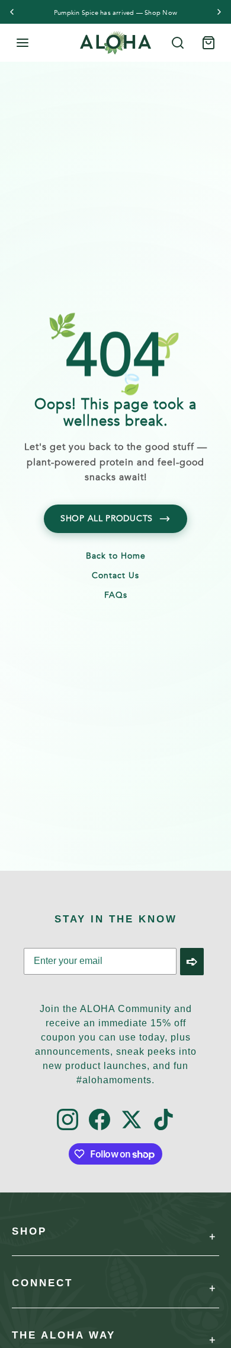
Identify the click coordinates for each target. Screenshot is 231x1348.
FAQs (115, 596)
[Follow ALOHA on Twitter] (131, 1120)
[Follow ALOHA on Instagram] (67, 1120)
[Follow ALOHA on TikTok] (163, 1120)
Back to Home (116, 557)
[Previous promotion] (11, 11)
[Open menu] (22, 43)
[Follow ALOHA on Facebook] (99, 1120)
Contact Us (115, 576)
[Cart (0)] (208, 43)
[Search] (178, 43)
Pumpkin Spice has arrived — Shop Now (115, 13)
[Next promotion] (219, 11)
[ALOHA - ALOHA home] (115, 43)
